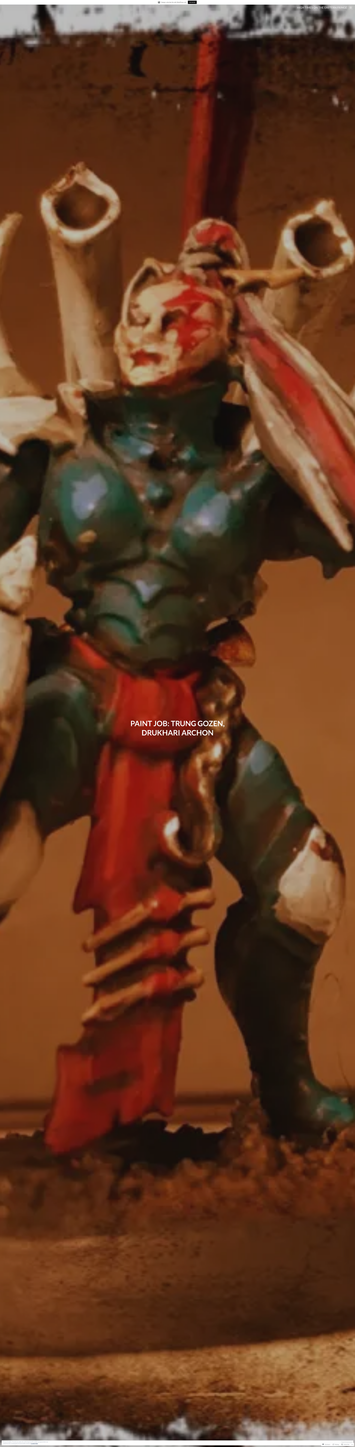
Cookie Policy (34, 1443)
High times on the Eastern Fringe (322, 7)
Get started (192, 2)
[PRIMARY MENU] (351, 7)
